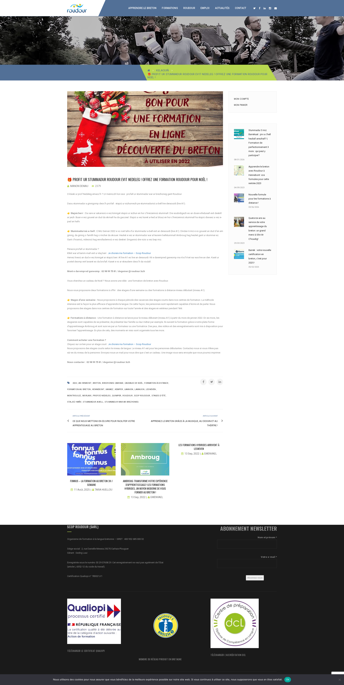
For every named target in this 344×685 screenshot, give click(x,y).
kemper (119, 389)
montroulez (74, 395)
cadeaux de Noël (134, 383)
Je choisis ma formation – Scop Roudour (129, 253)
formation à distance (156, 383)
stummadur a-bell (93, 402)
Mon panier (241, 105)
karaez (109, 389)
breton (97, 383)
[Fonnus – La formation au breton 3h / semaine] (91, 459)
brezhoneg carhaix (112, 383)
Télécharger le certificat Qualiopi (86, 651)
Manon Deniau (79, 186)
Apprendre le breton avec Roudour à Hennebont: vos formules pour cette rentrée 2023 (259, 175)
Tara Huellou (103, 489)
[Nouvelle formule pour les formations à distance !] (239, 198)
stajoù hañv (74, 402)
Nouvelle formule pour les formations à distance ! (260, 198)
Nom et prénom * (267, 537)
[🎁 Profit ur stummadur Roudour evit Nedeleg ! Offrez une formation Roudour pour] (145, 129)
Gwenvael (156, 497)
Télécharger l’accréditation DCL (228, 655)
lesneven (151, 389)
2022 (75, 383)
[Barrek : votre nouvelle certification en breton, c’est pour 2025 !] (239, 254)
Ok (287, 679)
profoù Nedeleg (102, 395)
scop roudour (142, 395)
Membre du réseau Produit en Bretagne (160, 659)
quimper (116, 395)
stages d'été (159, 395)
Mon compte (241, 99)
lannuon (139, 389)
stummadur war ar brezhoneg (122, 402)
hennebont (98, 389)
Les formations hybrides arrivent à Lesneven (198, 447)
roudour (128, 395)
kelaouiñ (162, 70)
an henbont (84, 383)
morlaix (86, 395)
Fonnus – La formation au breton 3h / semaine (91, 483)
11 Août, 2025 (81, 489)
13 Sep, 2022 (138, 497)
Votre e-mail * (269, 557)
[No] (339, 679)
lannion (128, 389)
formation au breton (79, 389)
